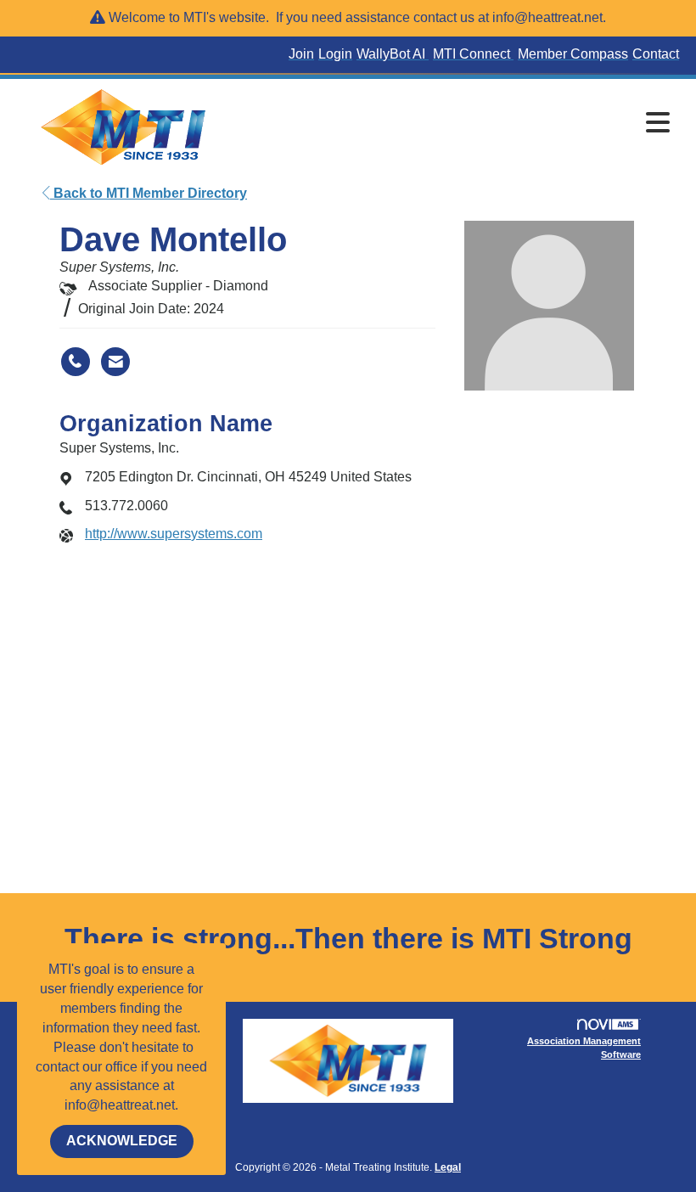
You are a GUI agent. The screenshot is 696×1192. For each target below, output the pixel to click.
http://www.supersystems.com (173, 533)
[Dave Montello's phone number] (75, 362)
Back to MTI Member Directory (148, 193)
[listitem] (303, 55)
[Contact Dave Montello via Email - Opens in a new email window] (115, 362)
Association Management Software (584, 1048)
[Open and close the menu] (456, 124)
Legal (448, 1167)
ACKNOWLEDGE (121, 1140)
